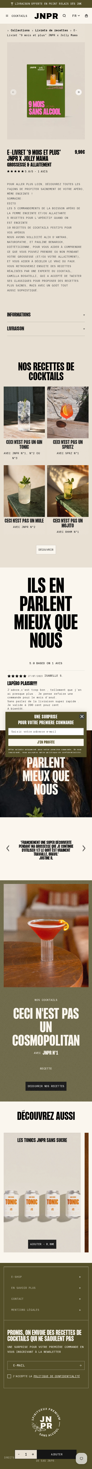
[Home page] (46, 15)
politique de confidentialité (57, 1376)
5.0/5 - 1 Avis (36, 171)
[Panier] (86, 16)
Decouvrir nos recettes (46, 1086)
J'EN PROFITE (46, 742)
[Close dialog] (82, 716)
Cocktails (19, 16)
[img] (17, 676)
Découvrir (24, 423)
